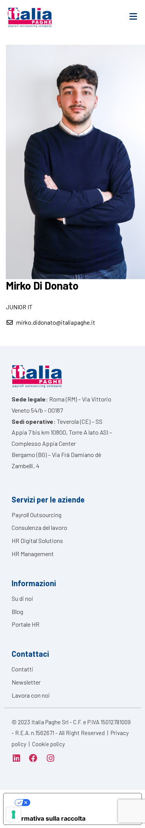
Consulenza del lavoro (39, 527)
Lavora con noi (31, 695)
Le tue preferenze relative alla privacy (80, 802)
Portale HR (25, 624)
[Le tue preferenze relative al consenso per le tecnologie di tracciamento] (13, 814)
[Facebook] (33, 758)
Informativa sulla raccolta (47, 818)
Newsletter (26, 682)
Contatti (22, 669)
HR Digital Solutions (37, 540)
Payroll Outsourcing (36, 514)
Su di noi (22, 598)
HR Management (33, 553)
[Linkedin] (16, 758)
